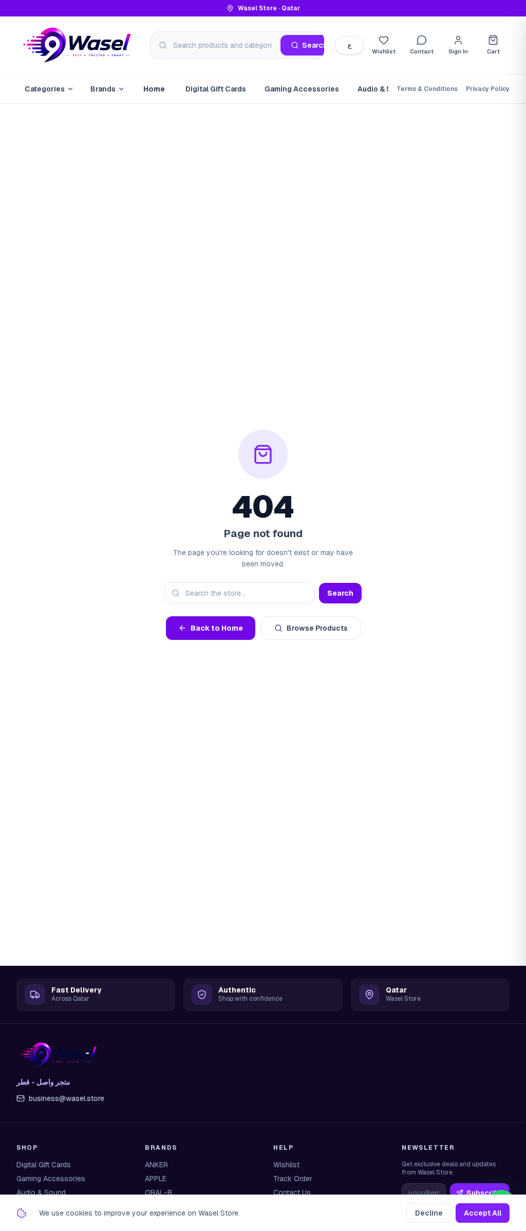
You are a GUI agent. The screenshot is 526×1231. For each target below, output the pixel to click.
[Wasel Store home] (78, 45)
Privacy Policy (488, 89)
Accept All (482, 1213)
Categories (45, 89)
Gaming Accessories (302, 89)
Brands (103, 89)
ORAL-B (158, 1192)
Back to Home (217, 628)
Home (154, 89)
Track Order (292, 1178)
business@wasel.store (66, 1098)
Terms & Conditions (427, 89)
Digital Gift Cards (215, 89)
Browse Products (317, 628)
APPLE (155, 1178)
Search (340, 593)
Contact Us (292, 1192)
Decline (429, 1213)
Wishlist (286, 1164)
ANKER (156, 1164)
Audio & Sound (383, 89)
